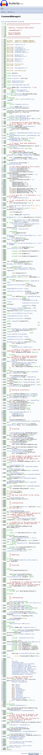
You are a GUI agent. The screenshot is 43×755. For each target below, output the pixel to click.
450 (4, 734)
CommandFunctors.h (22, 50)
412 (4, 679)
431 (4, 705)
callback (32, 673)
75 (4, 135)
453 (4, 736)
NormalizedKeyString (24, 395)
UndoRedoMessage (13, 619)
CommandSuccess (17, 414)
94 (4, 170)
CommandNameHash (20, 727)
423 (4, 695)
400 (4, 662)
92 (4, 168)
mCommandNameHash (29, 731)
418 (4, 688)
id (16, 661)
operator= (25, 138)
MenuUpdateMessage (19, 85)
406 (4, 670)
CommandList (18, 721)
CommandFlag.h (20, 51)
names (10, 435)
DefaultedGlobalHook (14, 108)
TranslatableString (27, 99)
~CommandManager (15, 140)
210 (4, 352)
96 (4, 174)
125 (4, 220)
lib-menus (10, 12)
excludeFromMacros (22, 697)
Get (29, 116)
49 (4, 87)
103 (4, 185)
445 (4, 727)
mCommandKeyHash (27, 710)
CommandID (33, 281)
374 (4, 627)
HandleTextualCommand (17, 421)
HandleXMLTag (18, 601)
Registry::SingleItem (31, 221)
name (8, 282)
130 (4, 229)
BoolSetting (16, 75)
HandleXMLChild (27, 608)
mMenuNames (32, 362)
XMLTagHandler (22, 90)
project (23, 117)
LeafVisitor (21, 220)
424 (4, 696)
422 (4, 693)
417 (4, 687)
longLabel (30, 664)
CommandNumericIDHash (22, 734)
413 (4, 682)
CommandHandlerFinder (15, 288)
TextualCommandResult (21, 412)
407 (4, 671)
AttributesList (35, 603)
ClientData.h (20, 48)
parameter (29, 674)
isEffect (19, 696)
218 (4, 365)
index (17, 686)
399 (4, 661)
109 (4, 192)
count (17, 687)
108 (4, 191)
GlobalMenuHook (28, 126)
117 (4, 205)
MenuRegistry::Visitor (15, 217)
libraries (3, 12)
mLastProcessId (18, 743)
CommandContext (17, 82)
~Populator (22, 229)
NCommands (18, 208)
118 (4, 208)
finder (26, 288)
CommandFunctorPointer (15, 291)
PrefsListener (22, 95)
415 (4, 684)
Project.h (18, 61)
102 (4, 183)
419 (4, 689)
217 (4, 364)
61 (4, 107)
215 (4, 360)
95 (4, 172)
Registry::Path (19, 222)
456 (4, 741)
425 (4, 697)
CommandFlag (13, 146)
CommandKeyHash (19, 705)
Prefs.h (18, 60)
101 (4, 182)
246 (4, 414)
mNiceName (28, 741)
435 (4, 710)
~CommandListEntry (25, 638)
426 (4, 699)
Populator (26, 214)
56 (4, 99)
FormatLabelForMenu (26, 653)
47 (4, 85)
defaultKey (32, 666)
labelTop (30, 670)
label (30, 313)
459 (4, 745)
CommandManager (25, 87)
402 (4, 665)
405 (4, 669)
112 (4, 198)
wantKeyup (19, 691)
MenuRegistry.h (20, 56)
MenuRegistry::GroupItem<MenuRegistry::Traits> (24, 236)
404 (4, 667)
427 (4, 700)
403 (4, 666)
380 (4, 638)
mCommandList (24, 725)
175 (4, 275)
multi (18, 684)
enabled (18, 688)
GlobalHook (11, 127)
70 (4, 126)
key (35, 395)
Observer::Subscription (23, 745)
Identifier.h (20, 44)
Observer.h (19, 59)
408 (4, 673)
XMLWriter (24, 506)
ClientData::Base (23, 91)
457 (4, 743)
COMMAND (9, 100)
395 (4, 653)
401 (4, 664)
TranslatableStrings (24, 275)
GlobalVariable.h (21, 52)
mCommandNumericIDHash (15, 738)
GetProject (27, 205)
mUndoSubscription (13, 747)
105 (4, 187)
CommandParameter (18, 674)
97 (4, 175)
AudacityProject (18, 81)
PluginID (15, 78)
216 (4, 362)
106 (4, 188)
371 (4, 623)
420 (4, 691)
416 (4, 686)
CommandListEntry (21, 104)
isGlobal (19, 693)
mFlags (28, 364)
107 (4, 190)
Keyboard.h (19, 55)
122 (4, 214)
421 (4, 692)
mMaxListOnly (11, 361)
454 (4, 739)
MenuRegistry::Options (15, 264)
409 (4, 674)
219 (4, 366)
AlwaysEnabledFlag (13, 164)
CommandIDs (33, 434)
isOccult (19, 695)
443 (4, 725)
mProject (28, 347)
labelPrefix (31, 669)
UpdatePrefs (17, 148)
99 (4, 179)
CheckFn (19, 679)
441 (4, 721)
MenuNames (11, 277)
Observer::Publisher (14, 94)
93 (4, 169)
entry (32, 268)
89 (4, 162)
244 (4, 412)
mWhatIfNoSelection (20, 198)
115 (4, 203)
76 (4, 138)
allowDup (19, 692)
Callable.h (19, 47)
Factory (26, 107)
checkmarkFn (22, 682)
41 (4, 78)
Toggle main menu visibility (2, 8)
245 (4, 413)
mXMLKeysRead (17, 739)
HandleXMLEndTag (19, 605)
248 (4, 417)
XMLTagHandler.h (21, 68)
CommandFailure (17, 413)
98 (4, 177)
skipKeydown (20, 689)
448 (4, 731)
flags (23, 699)
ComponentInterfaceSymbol (16, 284)
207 (4, 347)
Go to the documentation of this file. (12, 21)
